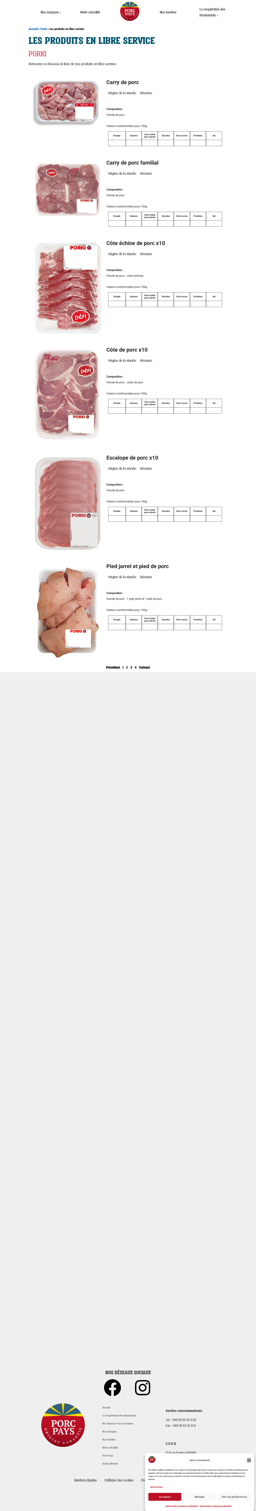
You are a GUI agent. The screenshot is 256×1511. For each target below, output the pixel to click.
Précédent (113, 667)
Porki (43, 29)
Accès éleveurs (110, 1463)
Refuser (200, 1496)
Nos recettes (168, 12)
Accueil (33, 29)
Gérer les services (156, 1487)
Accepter (165, 1496)
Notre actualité (90, 12)
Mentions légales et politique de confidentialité (182, 1506)
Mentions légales (85, 1480)
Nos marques (51, 12)
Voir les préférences (234, 1496)
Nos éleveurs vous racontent (117, 1423)
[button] (249, 1460)
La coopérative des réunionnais (212, 12)
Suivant (144, 667)
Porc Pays (107, 1455)
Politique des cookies (119, 1480)
